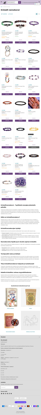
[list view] (39, 14)
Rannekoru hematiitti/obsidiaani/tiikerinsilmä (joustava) (33, 165)
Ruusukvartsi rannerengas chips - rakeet (6, 165)
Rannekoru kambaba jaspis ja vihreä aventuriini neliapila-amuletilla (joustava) (7, 33)
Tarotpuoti (3, 35)
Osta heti (7, 39)
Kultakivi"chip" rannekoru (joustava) (6, 112)
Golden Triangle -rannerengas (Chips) (20, 60)
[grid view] (37, 14)
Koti (1, 6)
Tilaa (16, 387)
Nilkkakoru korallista (32, 111)
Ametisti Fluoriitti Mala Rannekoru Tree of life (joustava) (19, 165)
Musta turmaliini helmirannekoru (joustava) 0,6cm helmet (19, 112)
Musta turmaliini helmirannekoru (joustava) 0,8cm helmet (33, 60)
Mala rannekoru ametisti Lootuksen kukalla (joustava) (33, 33)
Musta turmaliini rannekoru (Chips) (19, 139)
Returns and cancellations (20, 411)
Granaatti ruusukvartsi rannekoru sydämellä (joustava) (19, 33)
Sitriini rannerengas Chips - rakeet (33, 139)
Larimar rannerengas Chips (20, 86)
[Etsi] (19, 2)
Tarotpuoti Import (30, 34)
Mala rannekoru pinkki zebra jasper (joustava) (7, 192)
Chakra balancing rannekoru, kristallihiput (7, 87)
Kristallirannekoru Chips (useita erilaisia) (7, 60)
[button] (37, 4)
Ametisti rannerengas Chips (7, 138)
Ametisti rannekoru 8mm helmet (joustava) (19, 192)
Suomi (16, 398)
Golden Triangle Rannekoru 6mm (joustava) (33, 87)
